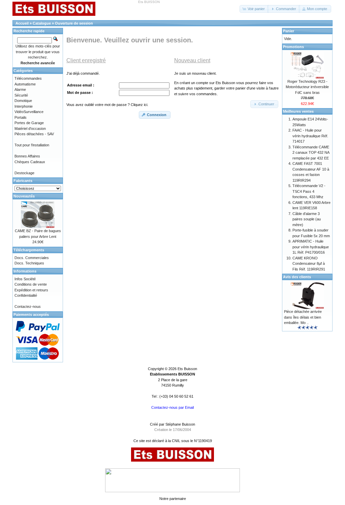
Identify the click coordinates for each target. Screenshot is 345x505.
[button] (254, 9)
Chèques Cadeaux (29, 162)
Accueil (22, 23)
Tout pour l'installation (31, 145)
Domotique (23, 101)
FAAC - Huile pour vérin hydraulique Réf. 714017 (310, 135)
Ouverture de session (74, 23)
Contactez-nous (27, 306)
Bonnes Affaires (27, 156)
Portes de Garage (29, 123)
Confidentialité (25, 295)
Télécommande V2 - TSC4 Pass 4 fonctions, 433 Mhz (308, 191)
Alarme (20, 89)
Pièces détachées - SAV (34, 134)
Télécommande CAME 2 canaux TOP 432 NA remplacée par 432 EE (310, 152)
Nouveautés (24, 196)
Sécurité (21, 95)
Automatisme (25, 84)
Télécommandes (28, 78)
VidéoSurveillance (28, 112)
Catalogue (42, 23)
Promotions (293, 47)
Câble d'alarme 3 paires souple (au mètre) (306, 219)
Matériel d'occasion (30, 129)
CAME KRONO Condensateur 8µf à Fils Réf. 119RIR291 (308, 263)
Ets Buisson (187, 369)
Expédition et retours (31, 290)
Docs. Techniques (29, 263)
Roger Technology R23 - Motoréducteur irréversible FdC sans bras (307, 87)
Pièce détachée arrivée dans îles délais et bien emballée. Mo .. (303, 317)
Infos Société (25, 279)
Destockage (24, 173)
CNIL (176, 441)
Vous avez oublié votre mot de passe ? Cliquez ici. (107, 105)
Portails (20, 117)
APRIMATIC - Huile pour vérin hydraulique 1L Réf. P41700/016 (310, 246)
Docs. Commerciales (31, 258)
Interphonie (23, 106)
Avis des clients (297, 277)
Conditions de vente (30, 284)
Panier (288, 31)
